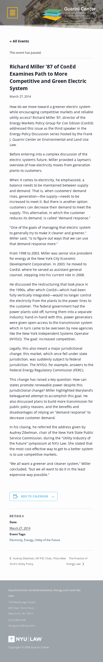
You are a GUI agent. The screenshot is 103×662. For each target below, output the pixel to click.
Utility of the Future (47, 540)
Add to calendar (34, 496)
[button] (12, 12)
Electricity (16, 540)
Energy (28, 540)
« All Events (19, 41)
